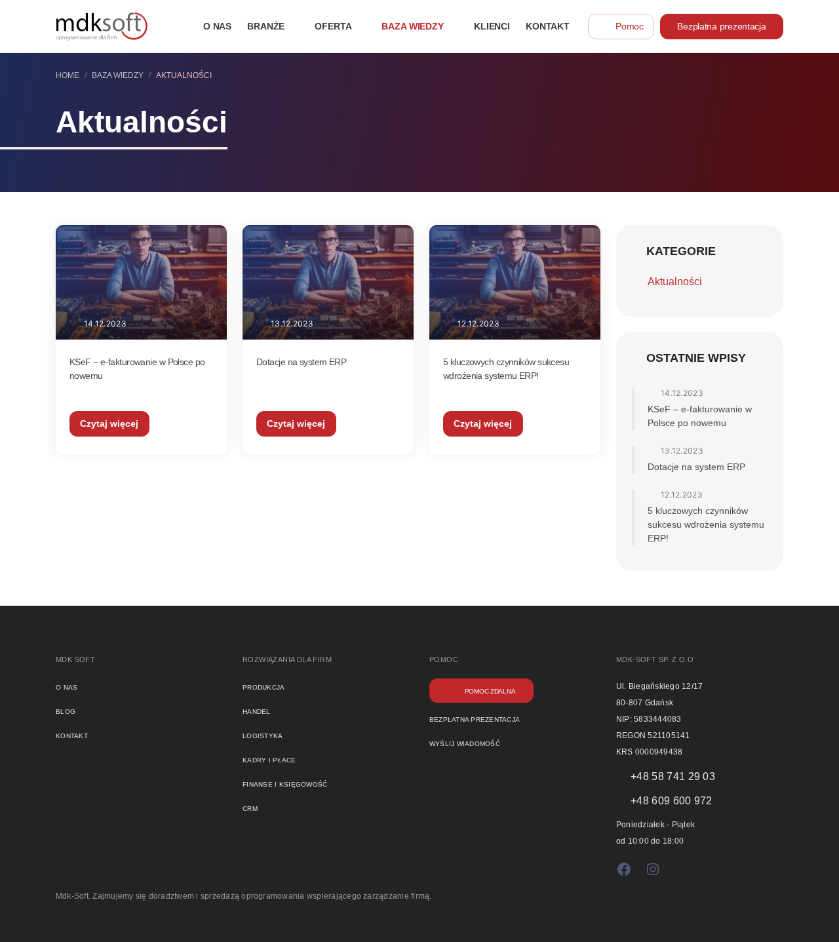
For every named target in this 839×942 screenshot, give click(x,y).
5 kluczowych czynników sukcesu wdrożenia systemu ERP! (706, 524)
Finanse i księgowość (285, 783)
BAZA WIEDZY (118, 75)
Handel (257, 710)
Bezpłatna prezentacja (721, 26)
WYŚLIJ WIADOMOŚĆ (464, 742)
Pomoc (629, 26)
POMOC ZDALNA (490, 690)
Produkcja (264, 686)
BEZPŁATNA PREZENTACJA (474, 718)
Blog (65, 710)
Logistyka (263, 735)
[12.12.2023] (514, 281)
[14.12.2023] (141, 281)
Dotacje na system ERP (301, 362)
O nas (66, 686)
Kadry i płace (269, 759)
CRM (250, 807)
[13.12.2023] (328, 281)
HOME (67, 75)
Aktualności (675, 281)
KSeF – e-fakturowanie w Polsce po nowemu (700, 416)
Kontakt (72, 735)
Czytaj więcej (109, 423)
